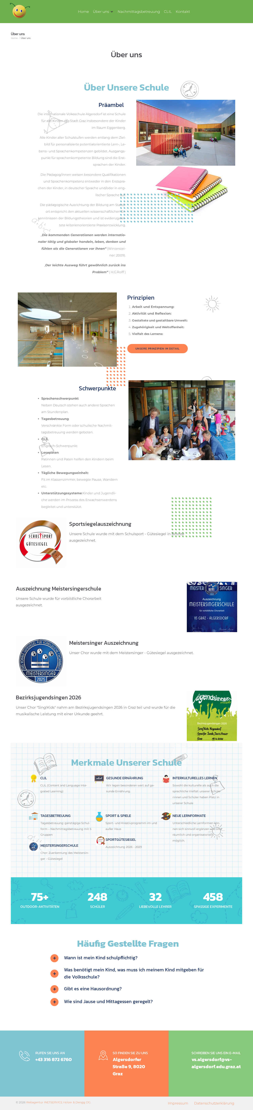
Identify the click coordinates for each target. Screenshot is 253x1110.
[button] (103, 11)
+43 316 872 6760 (53, 1059)
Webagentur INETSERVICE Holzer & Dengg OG (58, 1102)
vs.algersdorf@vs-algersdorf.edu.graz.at (216, 1063)
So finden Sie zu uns (130, 1053)
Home (14, 38)
